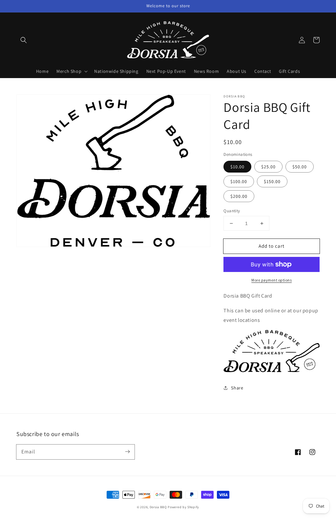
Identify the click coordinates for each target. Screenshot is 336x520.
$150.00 (272, 181)
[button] (23, 40)
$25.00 (268, 167)
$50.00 (299, 167)
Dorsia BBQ (158, 507)
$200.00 (238, 196)
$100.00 (238, 181)
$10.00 (237, 167)
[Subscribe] (127, 452)
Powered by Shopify (183, 507)
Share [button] (237, 388)
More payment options (271, 280)
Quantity (231, 211)
